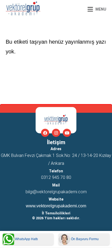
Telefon (56, 171)
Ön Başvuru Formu (84, 239)
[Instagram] (56, 133)
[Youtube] (67, 133)
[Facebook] (45, 133)
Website (56, 199)
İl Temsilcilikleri (56, 213)
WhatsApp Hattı (26, 239)
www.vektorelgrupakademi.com (56, 206)
